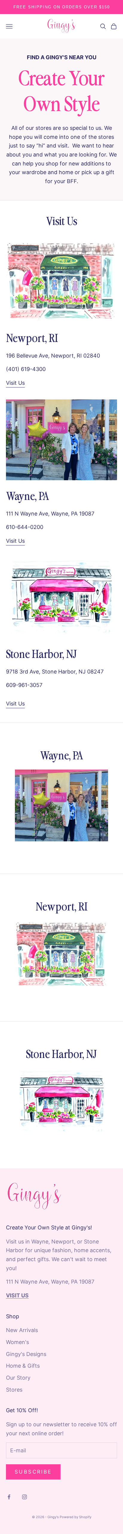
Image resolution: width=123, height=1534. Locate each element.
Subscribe (33, 1472)
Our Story (18, 1378)
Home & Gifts (23, 1366)
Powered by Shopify (75, 1517)
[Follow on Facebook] (9, 1497)
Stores (14, 1389)
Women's (17, 1342)
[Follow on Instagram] (24, 1497)
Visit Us (15, 383)
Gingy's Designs (26, 1354)
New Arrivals (22, 1330)
